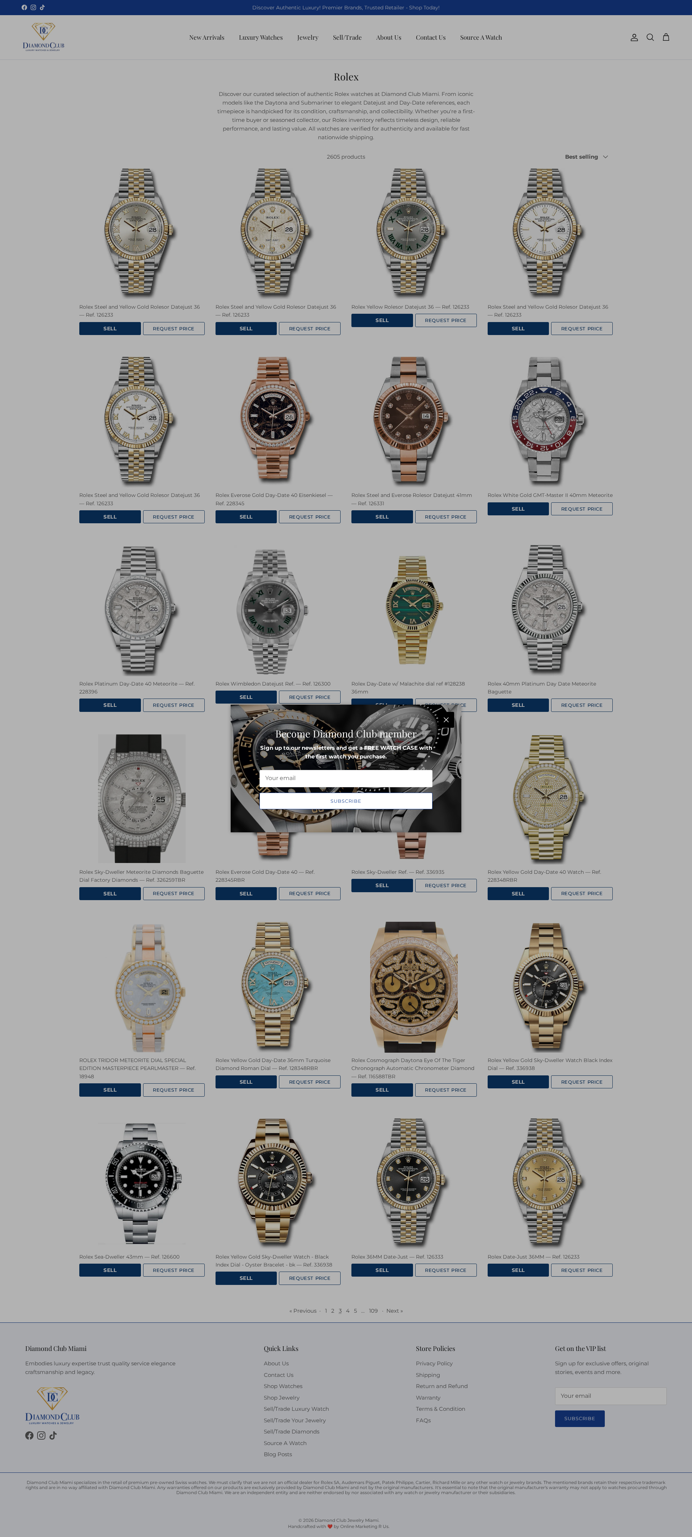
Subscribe (346, 801)
